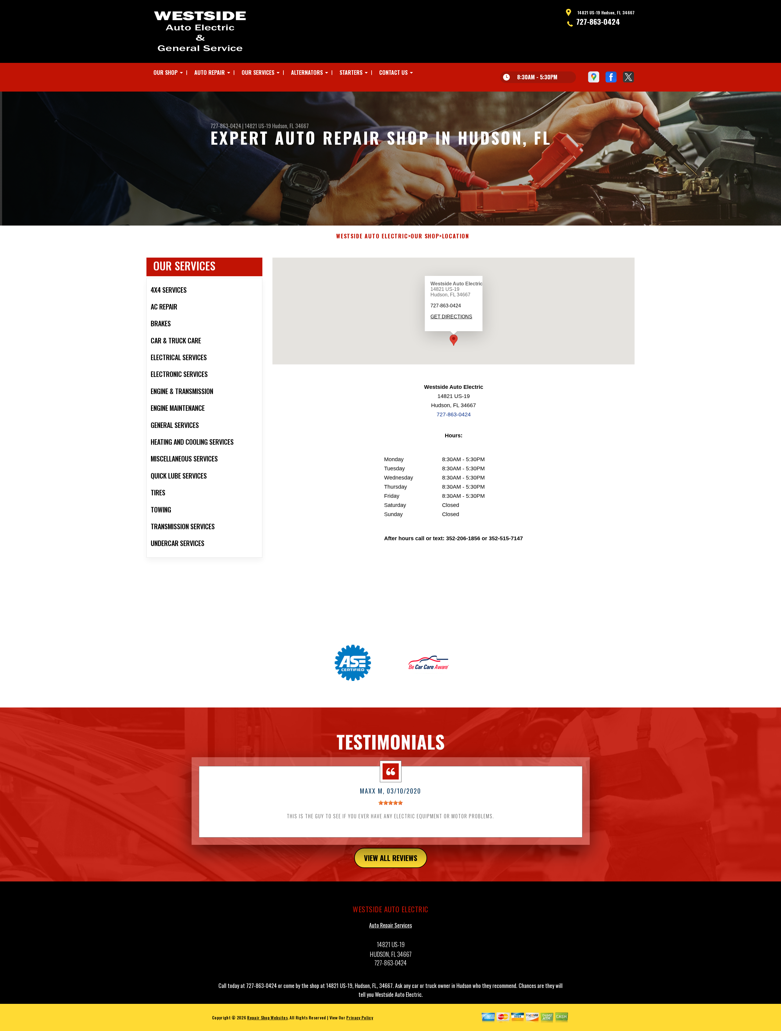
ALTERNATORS (307, 72)
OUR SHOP (165, 72)
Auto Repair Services (390, 925)
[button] (454, 340)
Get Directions (451, 316)
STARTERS (351, 72)
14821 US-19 (258, 126)
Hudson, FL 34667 (290, 126)
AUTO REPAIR (209, 72)
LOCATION (455, 236)
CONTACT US (393, 72)
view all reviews (390, 857)
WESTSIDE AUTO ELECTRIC (372, 236)
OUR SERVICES (258, 72)
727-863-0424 (598, 21)
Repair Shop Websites (267, 1017)
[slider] (390, 802)
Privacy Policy (359, 1017)
